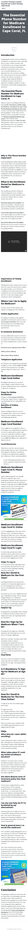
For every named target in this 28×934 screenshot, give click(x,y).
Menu (3, 8)
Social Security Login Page (13, 564)
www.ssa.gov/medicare (8, 711)
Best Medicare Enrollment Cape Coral (14, 109)
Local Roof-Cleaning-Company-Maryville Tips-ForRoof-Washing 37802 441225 (12, 4)
